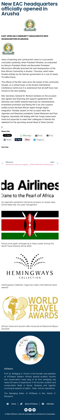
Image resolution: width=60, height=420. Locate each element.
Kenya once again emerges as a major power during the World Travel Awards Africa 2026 (27, 244)
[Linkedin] (34, 409)
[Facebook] (26, 409)
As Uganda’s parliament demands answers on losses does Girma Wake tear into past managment (28, 203)
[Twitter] (30, 409)
